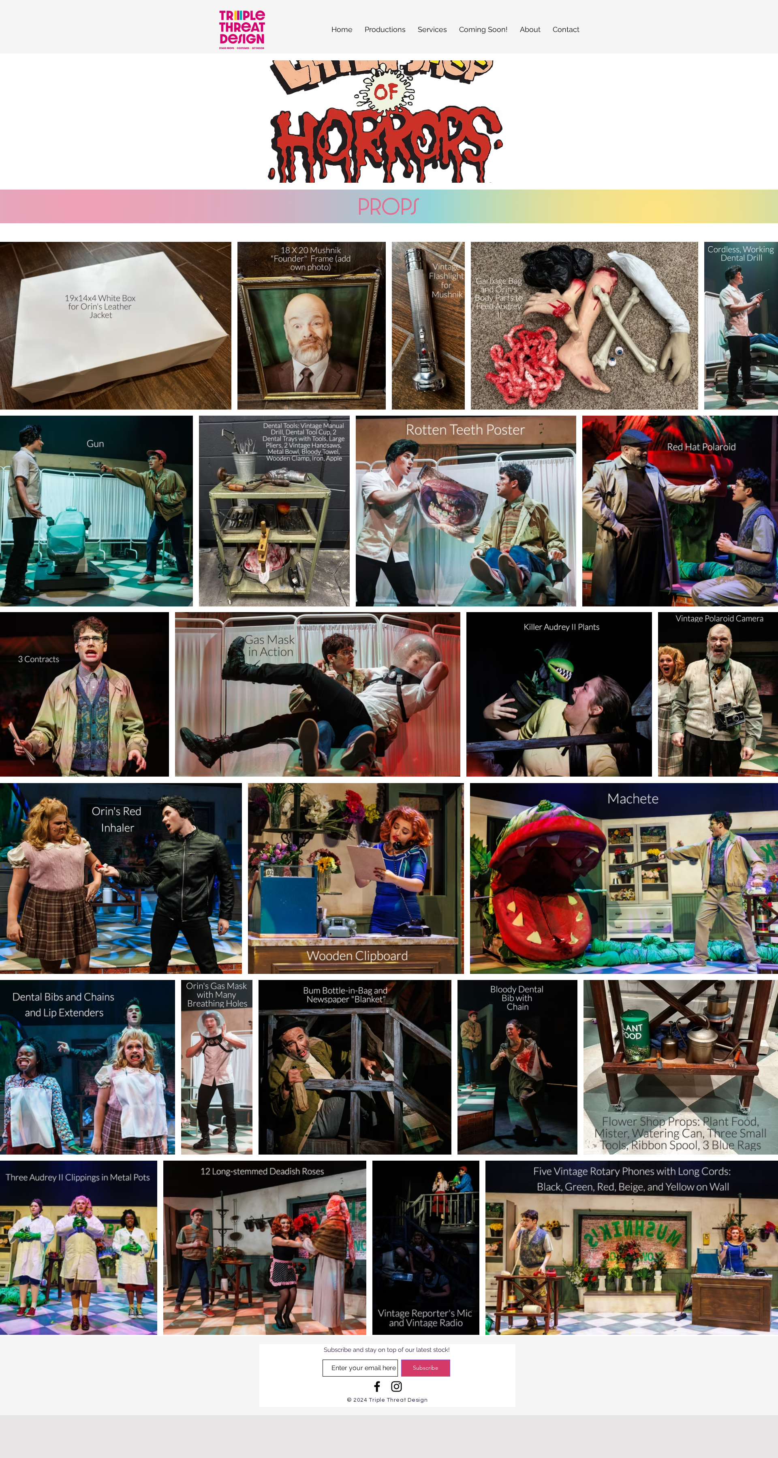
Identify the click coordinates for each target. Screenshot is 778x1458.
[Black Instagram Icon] (396, 1386)
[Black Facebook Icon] (377, 1386)
